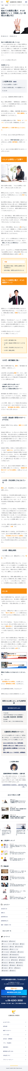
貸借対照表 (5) (5, 949)
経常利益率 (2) (20, 962)
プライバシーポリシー (8, 1059)
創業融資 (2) (13, 965)
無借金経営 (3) (5, 954)
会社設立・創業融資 (7, 1038)
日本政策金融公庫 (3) (15, 954)
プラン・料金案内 (7, 1043)
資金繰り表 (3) (22, 957)
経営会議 (5, 1026)
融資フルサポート (7, 1030)
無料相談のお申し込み (14, 708)
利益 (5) (12, 946)
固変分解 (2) (12, 962)
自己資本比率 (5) (20, 946)
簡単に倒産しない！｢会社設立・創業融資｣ (14, 752)
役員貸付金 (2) (5, 965)
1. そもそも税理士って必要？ (11, 84)
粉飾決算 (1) (13, 970)
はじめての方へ (6, 1022)
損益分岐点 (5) (5, 946)
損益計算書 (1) (5, 970)
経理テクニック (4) (14, 949)
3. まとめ (5, 90)
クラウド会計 (6, 1034)
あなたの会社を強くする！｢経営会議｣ (13, 743)
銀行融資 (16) (5, 941)
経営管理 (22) (4, 916)
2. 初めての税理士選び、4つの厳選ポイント (14, 87)
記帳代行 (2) (20, 965)
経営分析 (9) (13, 941)
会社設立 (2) (4, 908)
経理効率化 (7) (4, 920)
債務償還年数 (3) (14, 957)
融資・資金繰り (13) (6, 924)
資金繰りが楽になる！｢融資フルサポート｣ (14, 745)
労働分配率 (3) (5, 957)
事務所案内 (5, 1047)
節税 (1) (3, 912)
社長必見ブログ (6, 1055)
